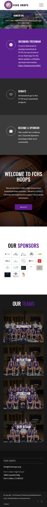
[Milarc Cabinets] (39, 254)
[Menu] (40, 5)
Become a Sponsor (28, 128)
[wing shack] (24, 274)
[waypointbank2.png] (31, 267)
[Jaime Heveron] (16, 267)
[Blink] (24, 267)
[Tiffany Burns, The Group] (24, 254)
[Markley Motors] (31, 261)
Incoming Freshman (29, 41)
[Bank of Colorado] (8, 261)
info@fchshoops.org (12, 467)
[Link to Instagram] (41, 501)
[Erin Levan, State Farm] (39, 261)
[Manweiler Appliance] (31, 254)
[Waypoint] (8, 254)
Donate (22, 91)
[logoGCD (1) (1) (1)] (16, 274)
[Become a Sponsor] (11, 131)
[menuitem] (40, 5)
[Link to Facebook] (38, 501)
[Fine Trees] (16, 261)
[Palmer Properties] (16, 254)
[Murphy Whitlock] (8, 267)
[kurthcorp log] (39, 267)
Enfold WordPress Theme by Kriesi (19, 498)
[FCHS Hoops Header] (19, 5)
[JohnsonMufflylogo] (8, 274)
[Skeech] (24, 261)
